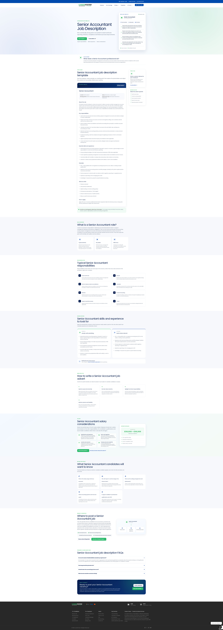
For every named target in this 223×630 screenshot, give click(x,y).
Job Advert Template (116, 615)
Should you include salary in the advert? (98, 450)
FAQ (99, 617)
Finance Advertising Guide (84, 539)
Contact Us (100, 620)
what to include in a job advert (94, 362)
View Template (81, 38)
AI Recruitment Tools (116, 619)
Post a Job (87, 615)
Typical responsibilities (81, 41)
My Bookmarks (75, 620)
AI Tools (129, 5)
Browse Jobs (74, 613)
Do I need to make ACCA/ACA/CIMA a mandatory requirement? (92, 557)
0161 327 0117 (141, 1)
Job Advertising (115, 613)
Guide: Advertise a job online (117, 620)
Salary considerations (101, 41)
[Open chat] (220, 627)
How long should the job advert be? (86, 565)
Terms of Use (101, 615)
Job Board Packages (89, 617)
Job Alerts (74, 619)
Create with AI (92, 38)
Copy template (121, 85)
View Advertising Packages (98, 539)
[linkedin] (149, 627)
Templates (123, 5)
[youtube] (150, 627)
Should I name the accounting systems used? (88, 569)
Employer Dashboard (89, 613)
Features (102, 5)
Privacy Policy (101, 613)
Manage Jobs (88, 620)
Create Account (132, 1)
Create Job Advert (138, 585)
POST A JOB (139, 5)
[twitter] (147, 627)
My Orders (87, 619)
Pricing (115, 5)
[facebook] (145, 627)
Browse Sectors (75, 615)
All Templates (114, 617)
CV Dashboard (75, 617)
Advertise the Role (137, 588)
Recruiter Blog (101, 619)
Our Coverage (109, 5)
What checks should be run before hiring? (87, 573)
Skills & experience (91, 41)
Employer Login (123, 1)
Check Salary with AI (82, 450)
